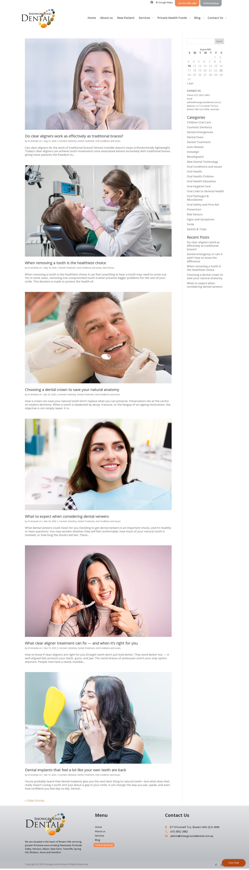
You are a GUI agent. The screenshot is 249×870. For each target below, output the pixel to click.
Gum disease (195, 147)
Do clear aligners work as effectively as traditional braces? (74, 136)
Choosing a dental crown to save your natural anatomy (72, 389)
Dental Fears (195, 137)
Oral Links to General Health (205, 191)
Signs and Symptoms (200, 219)
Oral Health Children (200, 176)
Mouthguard (195, 157)
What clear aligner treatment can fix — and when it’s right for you (81, 643)
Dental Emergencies (200, 132)
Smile (190, 224)
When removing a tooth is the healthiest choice (65, 262)
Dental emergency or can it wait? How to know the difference (204, 257)
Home (98, 827)
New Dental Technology (202, 162)
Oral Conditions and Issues (107, 141)
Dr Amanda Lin (35, 141)
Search (219, 41)
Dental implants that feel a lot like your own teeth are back (75, 769)
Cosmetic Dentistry (67, 141)
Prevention (194, 209)
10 (189, 66)
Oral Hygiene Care (199, 186)
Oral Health (194, 171)
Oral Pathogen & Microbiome (198, 198)
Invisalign (193, 152)
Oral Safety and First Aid (203, 204)
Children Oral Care (199, 122)
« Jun (190, 83)
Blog (97, 840)
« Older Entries (34, 800)
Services (99, 836)
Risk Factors (108, 267)
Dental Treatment (86, 141)
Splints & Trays (196, 229)
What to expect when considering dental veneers (67, 516)
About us (100, 831)
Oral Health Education (201, 181)
